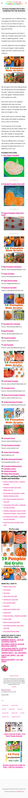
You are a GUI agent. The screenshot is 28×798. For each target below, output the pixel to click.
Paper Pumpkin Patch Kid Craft (12, 214)
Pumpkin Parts (9, 388)
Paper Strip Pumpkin (11, 452)
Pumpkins (6, 606)
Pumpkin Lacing (10, 469)
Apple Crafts (7, 619)
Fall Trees (6, 593)
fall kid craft (11, 709)
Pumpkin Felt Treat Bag (11, 324)
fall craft (4, 709)
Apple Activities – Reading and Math (15, 616)
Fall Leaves (7, 590)
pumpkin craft (5, 716)
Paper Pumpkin (8, 274)
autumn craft (5, 705)
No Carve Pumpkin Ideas (11, 631)
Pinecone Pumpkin (10, 287)
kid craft (22, 712)
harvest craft (14, 712)
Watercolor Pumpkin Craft (11, 609)
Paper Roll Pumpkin (10, 281)
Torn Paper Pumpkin (11, 155)
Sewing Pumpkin (10, 471)
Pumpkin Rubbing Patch (13, 466)
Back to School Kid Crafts (11, 622)
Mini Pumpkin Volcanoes (12, 267)
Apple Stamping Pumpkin (13, 402)
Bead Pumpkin (8, 331)
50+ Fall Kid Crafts (9, 603)
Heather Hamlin (6, 690)
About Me (14, 686)
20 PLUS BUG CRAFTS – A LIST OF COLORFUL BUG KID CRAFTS (14, 649)
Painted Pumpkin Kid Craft (13, 184)
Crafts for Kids (4, 694)
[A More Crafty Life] (14, 3)
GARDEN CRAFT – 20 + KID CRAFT (14, 653)
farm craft (19, 709)
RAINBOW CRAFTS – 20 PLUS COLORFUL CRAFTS (12, 640)
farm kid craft (5, 712)
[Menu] (2, 3)
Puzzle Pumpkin (10, 338)
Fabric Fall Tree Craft (10, 596)
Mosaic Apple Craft (9, 586)
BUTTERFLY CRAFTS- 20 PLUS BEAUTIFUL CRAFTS (12, 645)
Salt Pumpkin (8, 345)
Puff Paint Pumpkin (11, 381)
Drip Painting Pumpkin (12, 445)
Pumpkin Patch (9, 438)
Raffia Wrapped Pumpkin (13, 459)
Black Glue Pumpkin (11, 474)
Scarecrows (7, 612)
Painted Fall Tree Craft (10, 599)
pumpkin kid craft (16, 716)
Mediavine (20, 791)
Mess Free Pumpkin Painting (14, 395)
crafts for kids (14, 705)
